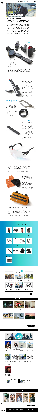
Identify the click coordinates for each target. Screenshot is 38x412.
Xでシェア (1, 403)
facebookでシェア (1, 405)
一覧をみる (31, 405)
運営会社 (17, 409)
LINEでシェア (1, 406)
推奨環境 (14, 409)
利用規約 (10, 409)
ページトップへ (31, 294)
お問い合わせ (31, 409)
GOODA (3, 2)
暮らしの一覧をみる (31, 325)
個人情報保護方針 (22, 409)
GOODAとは (6, 409)
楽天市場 (3, 410)
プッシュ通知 (27, 409)
